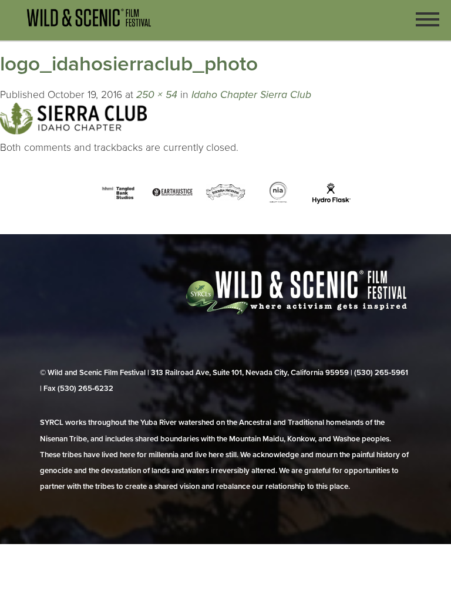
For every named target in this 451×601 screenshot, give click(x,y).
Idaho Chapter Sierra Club (251, 95)
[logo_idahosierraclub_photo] (73, 131)
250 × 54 (156, 95)
